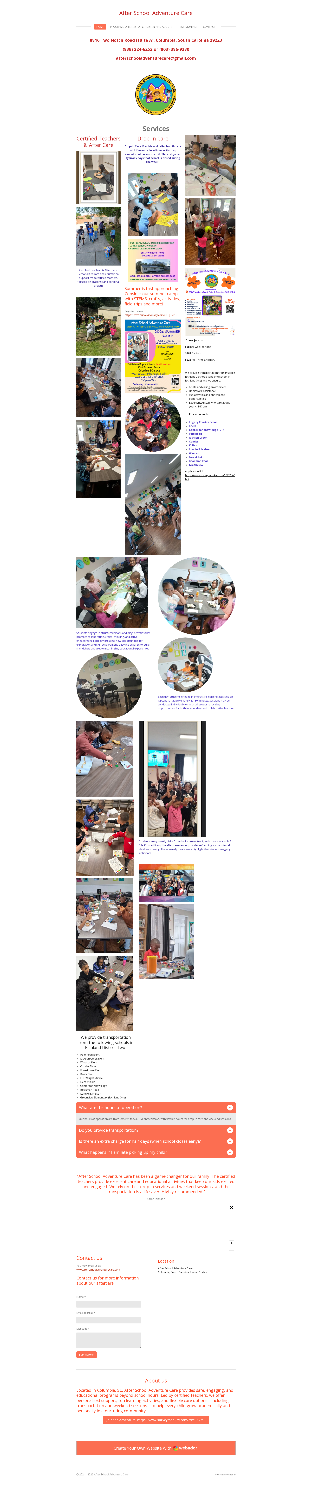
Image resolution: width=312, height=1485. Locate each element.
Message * (83, 1328)
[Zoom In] (231, 1243)
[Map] (156, 1227)
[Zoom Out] (231, 1248)
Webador (231, 1474)
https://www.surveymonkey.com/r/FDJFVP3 (150, 315)
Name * (81, 1297)
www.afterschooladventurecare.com (98, 1269)
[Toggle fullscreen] (231, 1207)
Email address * (85, 1313)
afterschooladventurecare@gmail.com (156, 58)
